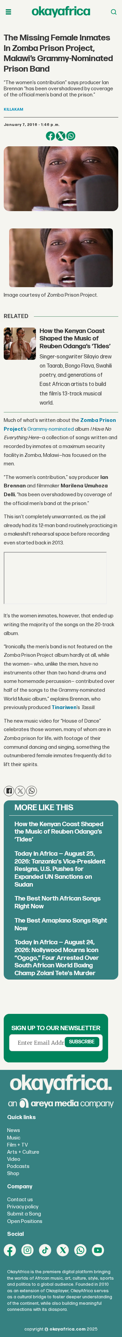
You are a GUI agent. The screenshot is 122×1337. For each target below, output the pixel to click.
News (13, 1130)
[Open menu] (8, 12)
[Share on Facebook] (50, 136)
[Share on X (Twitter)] (60, 136)
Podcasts (18, 1166)
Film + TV (17, 1145)
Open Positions (24, 1221)
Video (13, 1159)
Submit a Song (24, 1214)
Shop (13, 1173)
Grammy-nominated (50, 429)
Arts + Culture (23, 1152)
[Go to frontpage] (61, 12)
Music (13, 1138)
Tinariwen (64, 707)
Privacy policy (22, 1207)
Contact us (20, 1199)
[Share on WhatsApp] (71, 136)
